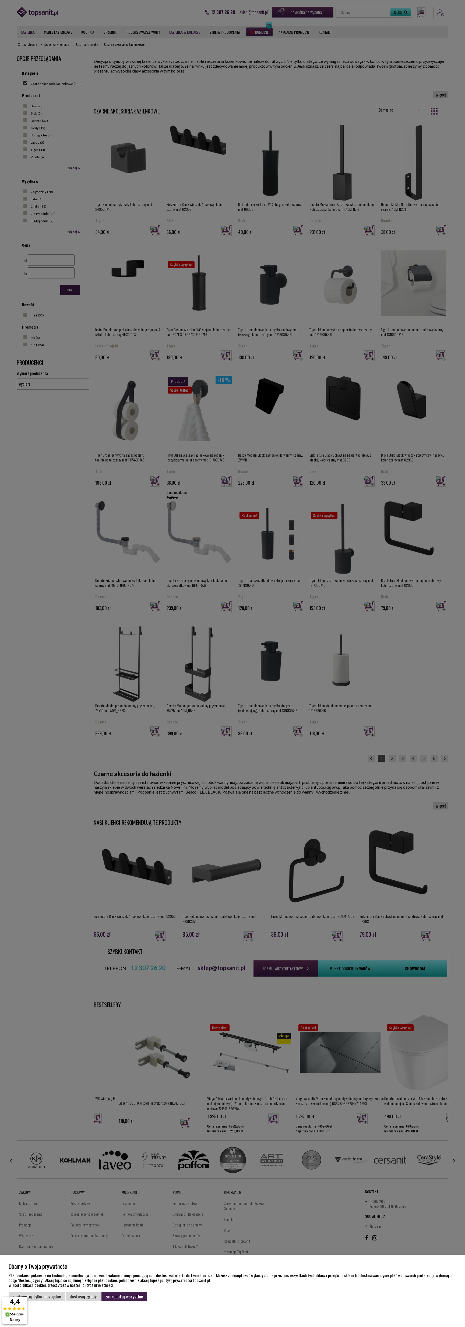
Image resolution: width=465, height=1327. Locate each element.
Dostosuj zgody (83, 1296)
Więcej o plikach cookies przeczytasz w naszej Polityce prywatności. (61, 1285)
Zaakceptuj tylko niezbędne (37, 1296)
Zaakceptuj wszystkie (124, 1296)
